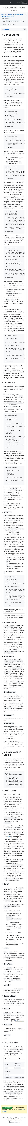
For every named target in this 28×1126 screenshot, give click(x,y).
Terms (3, 1117)
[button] (20, 21)
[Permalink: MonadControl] (3, 715)
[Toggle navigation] (2, 2)
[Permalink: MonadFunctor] (3, 723)
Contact (10, 1118)
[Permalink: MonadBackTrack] (3, 692)
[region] (14, 567)
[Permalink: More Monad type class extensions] (3, 611)
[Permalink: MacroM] (3, 1009)
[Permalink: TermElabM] (3, 964)
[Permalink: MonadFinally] (3, 656)
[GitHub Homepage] (10, 1122)
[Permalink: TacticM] (3, 985)
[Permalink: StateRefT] (3, 512)
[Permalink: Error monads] (3, 382)
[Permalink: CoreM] (3, 884)
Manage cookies (16, 1118)
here (5, 719)
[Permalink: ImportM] (3, 1035)
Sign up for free (7, 1107)
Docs (25, 1117)
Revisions (12, 24)
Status (15, 1117)
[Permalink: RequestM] (3, 1024)
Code (4, 24)
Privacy (7, 1117)
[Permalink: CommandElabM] (3, 996)
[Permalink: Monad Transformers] (3, 56)
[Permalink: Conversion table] (3, 1043)
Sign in (18, 2)
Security (11, 1117)
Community (20, 1117)
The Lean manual (19, 1021)
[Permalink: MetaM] (3, 948)
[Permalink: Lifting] (3, 307)
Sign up (24, 2)
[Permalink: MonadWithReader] (3, 622)
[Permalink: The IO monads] (3, 791)
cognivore (4, 14)
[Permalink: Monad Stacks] (3, 35)
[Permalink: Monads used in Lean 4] (3, 753)
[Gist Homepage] (10, 2)
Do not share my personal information (14, 1120)
